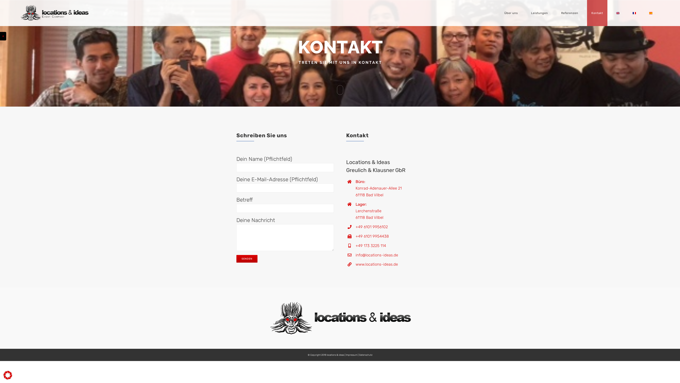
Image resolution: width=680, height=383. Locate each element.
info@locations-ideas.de (377, 255)
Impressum (351, 355)
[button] (8, 375)
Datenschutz (365, 355)
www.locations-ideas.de (377, 264)
